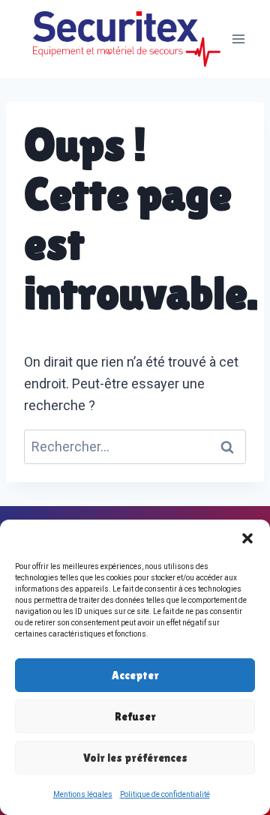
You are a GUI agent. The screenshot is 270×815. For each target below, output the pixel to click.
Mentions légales (82, 794)
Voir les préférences (135, 757)
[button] (247, 538)
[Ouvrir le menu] (238, 38)
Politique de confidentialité (165, 794)
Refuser (135, 716)
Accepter (135, 675)
